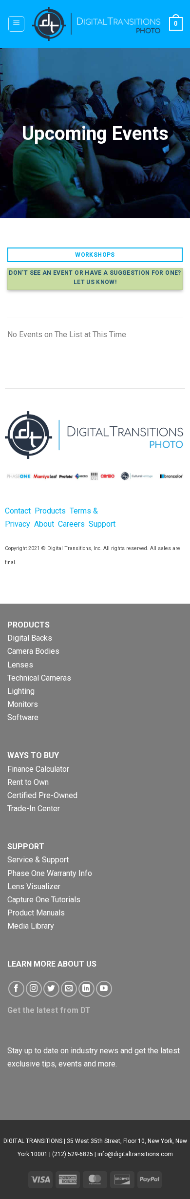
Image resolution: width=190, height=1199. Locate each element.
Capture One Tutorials (43, 899)
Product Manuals (36, 912)
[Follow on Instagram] (34, 989)
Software (22, 717)
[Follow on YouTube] (104, 989)
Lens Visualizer (33, 886)
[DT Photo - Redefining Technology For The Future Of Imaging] (96, 24)
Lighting (21, 691)
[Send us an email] (69, 989)
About (44, 524)
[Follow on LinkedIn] (86, 989)
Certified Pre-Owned (42, 795)
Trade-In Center (33, 808)
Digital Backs (29, 638)
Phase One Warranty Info (49, 873)
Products (51, 510)
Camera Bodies (33, 651)
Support (102, 524)
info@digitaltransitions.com (135, 1154)
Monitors (22, 704)
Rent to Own (28, 782)
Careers (71, 524)
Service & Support (38, 859)
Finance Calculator (38, 769)
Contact (18, 510)
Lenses (20, 664)
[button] (16, 24)
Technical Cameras (39, 678)
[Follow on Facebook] (16, 989)
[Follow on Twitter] (51, 989)
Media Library (30, 926)
